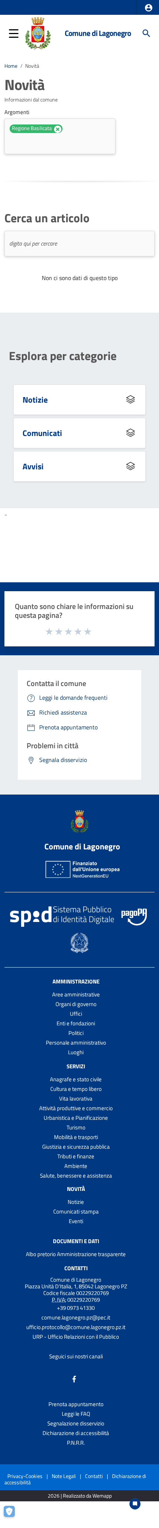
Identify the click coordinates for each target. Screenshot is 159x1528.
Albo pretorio (41, 1254)
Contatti (76, 1268)
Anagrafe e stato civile (76, 1079)
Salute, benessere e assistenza (76, 1175)
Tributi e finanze (75, 1156)
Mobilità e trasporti (76, 1137)
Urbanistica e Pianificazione (76, 1117)
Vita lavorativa (75, 1098)
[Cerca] (146, 33)
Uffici (76, 1013)
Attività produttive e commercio (76, 1108)
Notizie (35, 399)
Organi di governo (76, 1004)
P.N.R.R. (76, 1442)
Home (10, 66)
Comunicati (42, 433)
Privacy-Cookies (25, 1476)
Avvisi (33, 466)
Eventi (76, 1221)
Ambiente (75, 1166)
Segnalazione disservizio (75, 1423)
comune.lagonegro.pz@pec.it (75, 1317)
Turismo (76, 1127)
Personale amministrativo (76, 1042)
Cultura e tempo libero (76, 1089)
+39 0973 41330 (76, 1308)
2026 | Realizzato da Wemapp (80, 1496)
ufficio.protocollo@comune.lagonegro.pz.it (75, 1327)
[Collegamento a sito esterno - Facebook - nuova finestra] (74, 1378)
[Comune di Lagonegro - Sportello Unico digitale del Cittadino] (38, 32)
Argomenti (16, 112)
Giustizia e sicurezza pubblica (76, 1146)
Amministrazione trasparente (91, 1254)
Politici (76, 1033)
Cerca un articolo (46, 217)
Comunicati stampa (76, 1211)
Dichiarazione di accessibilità (76, 1433)
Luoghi (76, 1052)
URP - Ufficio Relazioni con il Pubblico (76, 1336)
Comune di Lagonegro (98, 33)
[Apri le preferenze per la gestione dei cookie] (13, 1515)
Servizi (76, 1066)
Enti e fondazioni (76, 1023)
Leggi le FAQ (76, 1413)
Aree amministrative (76, 994)
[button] (149, 7)
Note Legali (64, 1476)
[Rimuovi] (57, 129)
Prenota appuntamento (76, 1404)
